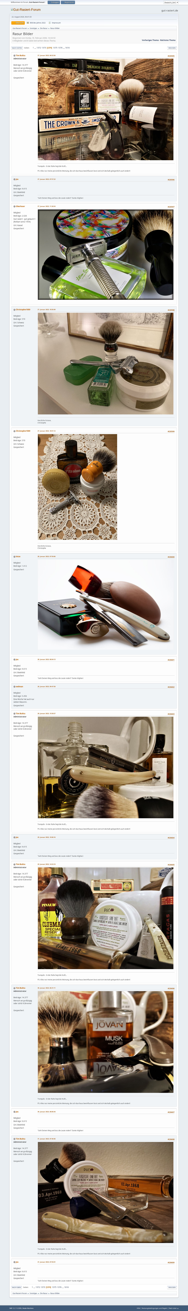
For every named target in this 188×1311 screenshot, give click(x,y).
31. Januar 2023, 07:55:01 (46, 1262)
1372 (39, 48)
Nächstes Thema (167, 40)
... (35, 48)
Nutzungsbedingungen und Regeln (154, 1308)
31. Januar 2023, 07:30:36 (46, 1139)
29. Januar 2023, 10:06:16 (46, 837)
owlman (19, 686)
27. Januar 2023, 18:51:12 (46, 431)
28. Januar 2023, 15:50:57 (46, 713)
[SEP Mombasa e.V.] (14, 74)
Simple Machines (28, 1308)
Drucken (172, 48)
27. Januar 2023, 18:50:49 (46, 309)
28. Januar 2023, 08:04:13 (46, 659)
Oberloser (20, 206)
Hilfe (138, 1308)
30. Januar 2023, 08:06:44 (46, 1112)
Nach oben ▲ (174, 1308)
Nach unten (17, 48)
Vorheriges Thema (150, 40)
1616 (67, 48)
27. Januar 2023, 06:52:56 (46, 55)
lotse (18, 556)
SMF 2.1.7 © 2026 (15, 1308)
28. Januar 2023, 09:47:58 (46, 686)
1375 (55, 48)
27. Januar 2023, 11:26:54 (46, 206)
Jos (17, 179)
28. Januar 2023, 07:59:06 (46, 556)
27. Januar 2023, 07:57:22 (46, 179)
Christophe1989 (23, 309)
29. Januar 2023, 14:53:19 (46, 864)
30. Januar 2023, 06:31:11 (46, 988)
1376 (60, 48)
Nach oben (16, 1287)
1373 (44, 48)
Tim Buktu (20, 55)
